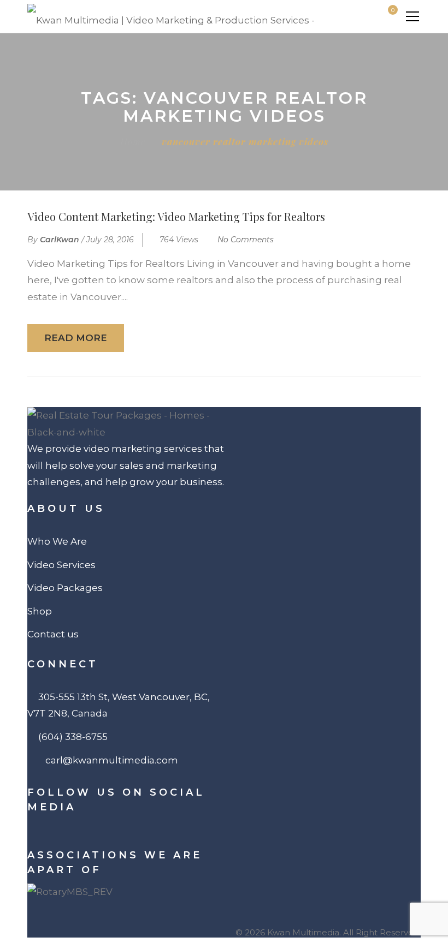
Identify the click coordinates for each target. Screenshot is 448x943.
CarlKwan (59, 239)
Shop (39, 611)
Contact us (53, 634)
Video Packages (65, 587)
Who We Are (57, 541)
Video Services (61, 564)
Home (132, 141)
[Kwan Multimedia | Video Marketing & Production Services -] (171, 16)
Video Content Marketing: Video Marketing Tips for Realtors (176, 216)
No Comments (245, 239)
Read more (75, 337)
